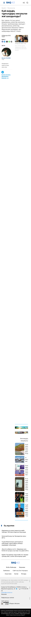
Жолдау (23, 574)
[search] (27, 3)
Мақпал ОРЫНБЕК (6, 58)
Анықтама (8, 574)
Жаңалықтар (11, 8)
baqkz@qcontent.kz (6, 592)
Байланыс (6, 570)
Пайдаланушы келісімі (7, 597)
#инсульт (4, 67)
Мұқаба (4, 8)
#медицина (5, 63)
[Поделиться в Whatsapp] (9, 41)
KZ (24, 3)
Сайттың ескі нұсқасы (20, 570)
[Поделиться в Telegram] (5, 41)
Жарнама (22, 567)
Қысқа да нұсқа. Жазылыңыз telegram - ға (6, 76)
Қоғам (16, 574)
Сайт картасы (5, 601)
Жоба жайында (11, 567)
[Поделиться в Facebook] (2, 41)
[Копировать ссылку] (11, 41)
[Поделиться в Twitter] (7, 41)
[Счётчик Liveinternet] (5, 603)
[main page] (13, 3)
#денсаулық (5, 65)
